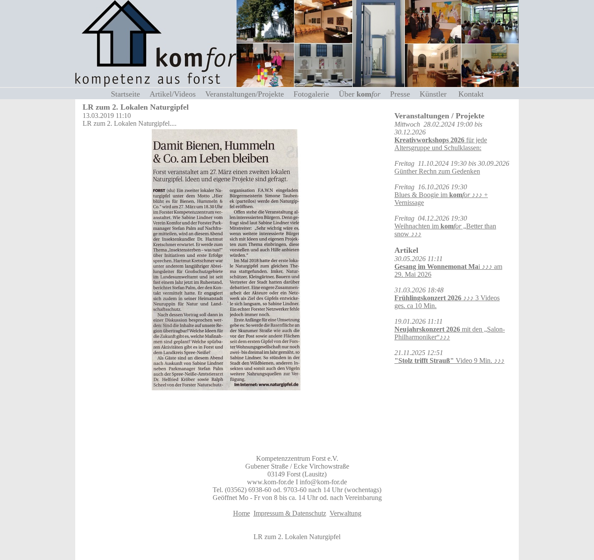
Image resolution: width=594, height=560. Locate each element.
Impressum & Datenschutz (290, 513)
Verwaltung (345, 513)
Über (359, 94)
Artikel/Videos (176, 94)
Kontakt (471, 94)
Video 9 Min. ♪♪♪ (449, 360)
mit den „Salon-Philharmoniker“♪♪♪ (449, 333)
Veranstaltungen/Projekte (247, 94)
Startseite (129, 94)
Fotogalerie (315, 94)
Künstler (437, 94)
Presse (403, 94)
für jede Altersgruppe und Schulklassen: (440, 143)
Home (241, 513)
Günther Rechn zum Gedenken (437, 171)
